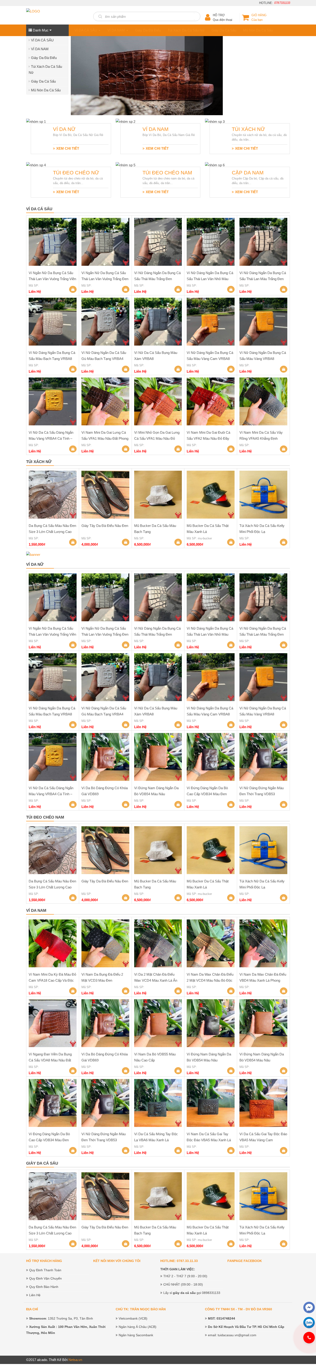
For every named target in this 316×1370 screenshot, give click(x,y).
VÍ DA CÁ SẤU (42, 40)
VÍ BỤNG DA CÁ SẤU (90, 40)
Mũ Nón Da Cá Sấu (46, 90)
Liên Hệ (34, 1295)
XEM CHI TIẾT (67, 148)
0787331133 (282, 3)
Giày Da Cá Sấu (43, 81)
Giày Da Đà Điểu (44, 58)
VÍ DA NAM (40, 49)
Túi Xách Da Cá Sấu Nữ (186, 30)
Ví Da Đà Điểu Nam (88, 84)
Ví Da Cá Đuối (84, 58)
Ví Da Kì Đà (82, 67)
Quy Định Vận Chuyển (45, 1278)
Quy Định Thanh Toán (45, 1270)
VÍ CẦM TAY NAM (87, 75)
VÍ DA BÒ (80, 49)
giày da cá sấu (184, 1293)
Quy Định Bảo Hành (43, 1287)
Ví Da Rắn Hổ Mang (88, 93)
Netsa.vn (75, 1360)
